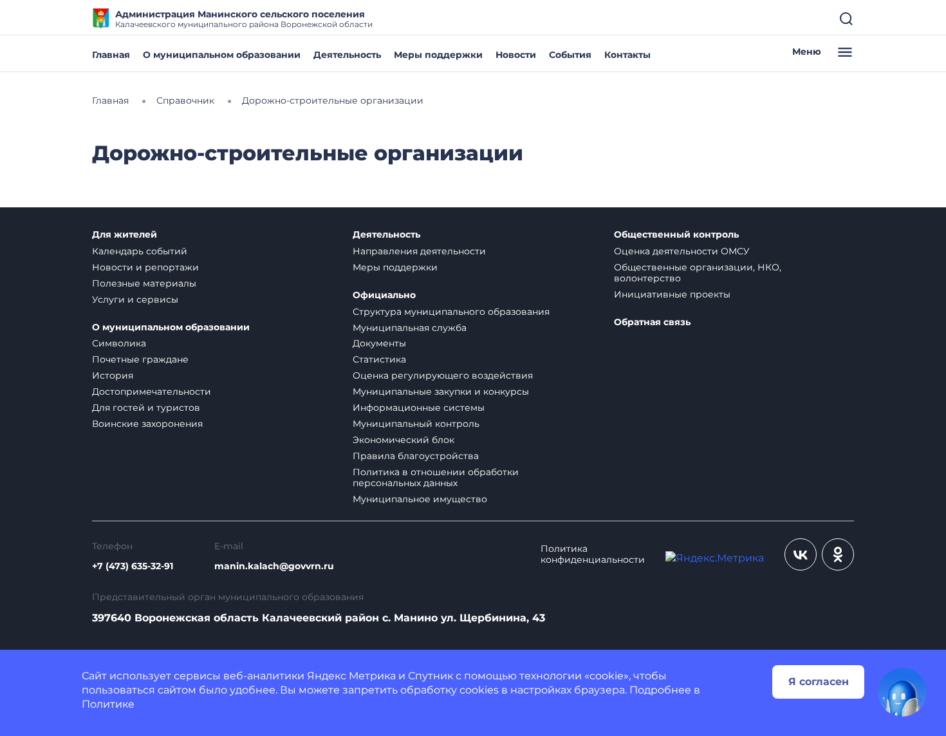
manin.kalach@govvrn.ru (274, 566)
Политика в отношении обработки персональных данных (436, 477)
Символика (119, 343)
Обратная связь (652, 322)
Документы (379, 343)
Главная (111, 55)
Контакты (627, 55)
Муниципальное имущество (420, 499)
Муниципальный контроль (416, 423)
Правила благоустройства (416, 456)
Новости (516, 55)
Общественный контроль (676, 234)
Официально (384, 295)
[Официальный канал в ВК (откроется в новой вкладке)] (800, 554)
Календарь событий (139, 251)
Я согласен (818, 681)
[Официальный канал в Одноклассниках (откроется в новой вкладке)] (838, 554)
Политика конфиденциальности (593, 554)
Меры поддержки (438, 55)
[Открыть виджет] (902, 692)
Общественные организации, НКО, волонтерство (697, 272)
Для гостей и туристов (146, 407)
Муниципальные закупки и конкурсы (441, 391)
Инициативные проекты (672, 294)
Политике (108, 704)
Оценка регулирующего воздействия (443, 375)
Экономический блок (403, 440)
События (570, 55)
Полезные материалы (144, 283)
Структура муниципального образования (451, 311)
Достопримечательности (151, 391)
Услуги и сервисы (135, 299)
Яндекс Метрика (351, 676)
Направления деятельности (419, 251)
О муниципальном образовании (222, 55)
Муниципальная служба (410, 328)
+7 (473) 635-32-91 (132, 566)
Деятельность (347, 55)
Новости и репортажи (145, 267)
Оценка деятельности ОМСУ (682, 251)
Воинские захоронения (147, 423)
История (112, 375)
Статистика (379, 359)
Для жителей (124, 234)
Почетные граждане (140, 359)
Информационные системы (419, 407)
